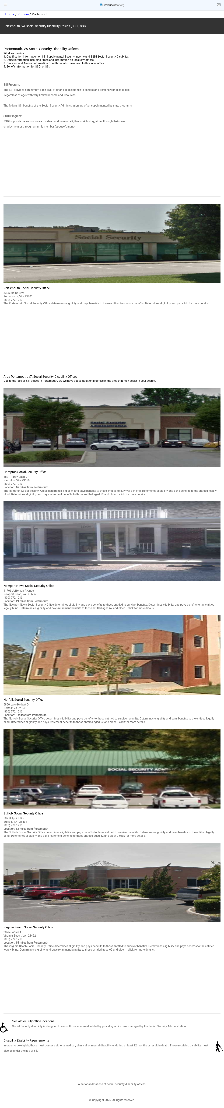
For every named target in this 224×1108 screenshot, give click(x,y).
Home (9, 14)
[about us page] (219, 5)
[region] (112, 168)
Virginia (23, 14)
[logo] (112, 5)
